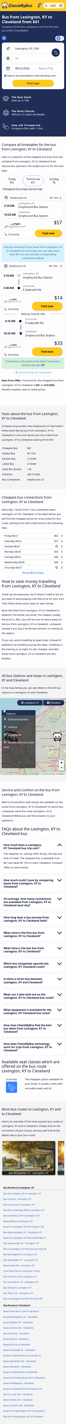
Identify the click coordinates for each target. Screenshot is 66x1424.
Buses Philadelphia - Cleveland (18, 1386)
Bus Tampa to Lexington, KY (17, 1290)
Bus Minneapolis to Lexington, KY (20, 1257)
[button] (57, 740)
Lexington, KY (31, 705)
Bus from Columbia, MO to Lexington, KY (24, 1213)
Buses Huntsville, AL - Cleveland (19, 1353)
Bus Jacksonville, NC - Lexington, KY (21, 1246)
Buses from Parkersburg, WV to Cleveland (24, 1380)
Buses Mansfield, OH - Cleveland (19, 1364)
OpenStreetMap (48, 777)
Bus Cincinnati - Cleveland (16, 1336)
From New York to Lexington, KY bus (21, 1274)
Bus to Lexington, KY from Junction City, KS (24, 1252)
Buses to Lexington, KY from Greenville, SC (24, 1241)
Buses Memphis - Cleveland (17, 1369)
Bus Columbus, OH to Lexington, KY (21, 1218)
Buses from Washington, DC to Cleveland (24, 1414)
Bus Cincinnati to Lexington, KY (19, 1207)
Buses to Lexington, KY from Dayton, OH (23, 1229)
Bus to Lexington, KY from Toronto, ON (23, 1301)
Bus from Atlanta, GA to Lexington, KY (22, 1196)
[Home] (18, 6)
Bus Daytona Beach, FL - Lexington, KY (22, 1235)
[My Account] (39, 5)
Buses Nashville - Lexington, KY (19, 1268)
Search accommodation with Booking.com (31, 75)
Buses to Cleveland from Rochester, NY (22, 1391)
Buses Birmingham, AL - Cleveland (20, 1319)
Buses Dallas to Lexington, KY (18, 1224)
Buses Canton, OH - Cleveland (18, 1331)
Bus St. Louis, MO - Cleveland (17, 1397)
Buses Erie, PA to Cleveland (16, 1347)
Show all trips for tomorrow (34, 372)
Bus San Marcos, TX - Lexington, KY (20, 1285)
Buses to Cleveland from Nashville (20, 1375)
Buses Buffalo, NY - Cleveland (17, 1325)
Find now (48, 233)
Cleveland (55, 705)
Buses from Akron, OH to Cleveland (21, 1314)
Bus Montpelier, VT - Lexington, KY (20, 1263)
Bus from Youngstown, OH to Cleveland (23, 1419)
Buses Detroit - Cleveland (15, 1342)
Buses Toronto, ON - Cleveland (18, 1408)
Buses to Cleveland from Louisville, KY (22, 1358)
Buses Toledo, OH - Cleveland (17, 1403)
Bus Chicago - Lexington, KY (17, 1202)
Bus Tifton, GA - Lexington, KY (18, 1296)
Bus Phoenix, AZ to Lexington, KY (20, 1279)
